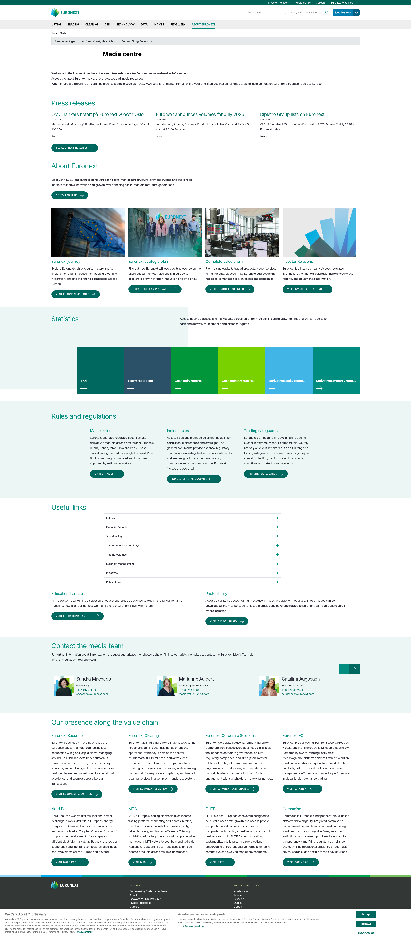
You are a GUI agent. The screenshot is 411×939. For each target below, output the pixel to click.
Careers (320, 2)
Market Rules (104, 473)
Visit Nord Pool (67, 862)
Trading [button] (73, 24)
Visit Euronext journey (72, 294)
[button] (356, 12)
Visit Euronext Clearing (150, 788)
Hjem (54, 33)
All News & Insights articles (98, 41)
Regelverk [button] (178, 24)
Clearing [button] (91, 24)
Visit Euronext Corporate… (229, 788)
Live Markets (343, 12)
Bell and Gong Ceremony (137, 41)
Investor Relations (279, 2)
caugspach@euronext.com (298, 693)
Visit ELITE (217, 862)
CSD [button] (107, 24)
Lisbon (238, 906)
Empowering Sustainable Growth (149, 891)
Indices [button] (159, 24)
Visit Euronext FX (299, 788)
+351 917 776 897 (87, 690)
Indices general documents (191, 478)
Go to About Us (67, 195)
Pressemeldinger (65, 41)
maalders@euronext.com (194, 693)
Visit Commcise (297, 862)
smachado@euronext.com (92, 693)
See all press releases (72, 147)
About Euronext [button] (203, 24)
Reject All (366, 923)
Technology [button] (126, 24)
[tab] (192, 518)
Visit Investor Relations (304, 289)
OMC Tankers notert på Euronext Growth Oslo (97, 114)
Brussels (239, 898)
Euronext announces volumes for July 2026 (200, 114)
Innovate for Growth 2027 (145, 898)
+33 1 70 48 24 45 (293, 690)
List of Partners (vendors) (191, 926)
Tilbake (344, 669)
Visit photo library (224, 621)
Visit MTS (139, 862)
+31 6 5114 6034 (189, 690)
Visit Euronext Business (227, 289)
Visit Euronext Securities (74, 794)
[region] (205, 924)
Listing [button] (56, 24)
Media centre (303, 2)
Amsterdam (241, 891)
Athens (238, 895)
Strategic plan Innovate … (152, 289)
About (133, 895)
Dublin (238, 902)
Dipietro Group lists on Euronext (292, 114)
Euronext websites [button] (342, 2)
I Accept (366, 914)
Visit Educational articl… (74, 616)
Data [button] (144, 24)
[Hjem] (65, 12)
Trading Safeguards (263, 473)
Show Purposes (366, 933)
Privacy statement (84, 932)
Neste (354, 669)
